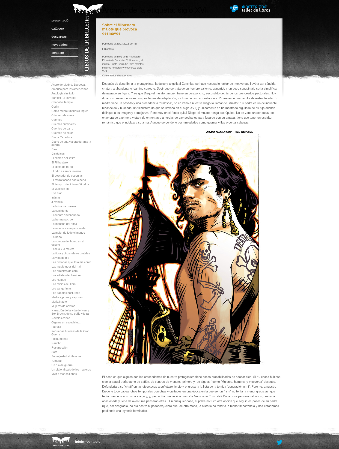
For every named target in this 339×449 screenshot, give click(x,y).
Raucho (56, 343)
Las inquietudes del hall (66, 266)
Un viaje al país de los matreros (71, 369)
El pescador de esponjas (67, 175)
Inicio (79, 441)
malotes (139, 64)
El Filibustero (59, 162)
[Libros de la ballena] (87, 33)
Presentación (60, 20)
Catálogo (57, 28)
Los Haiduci (58, 279)
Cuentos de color (62, 133)
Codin (55, 106)
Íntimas (55, 197)
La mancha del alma (64, 224)
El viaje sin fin (60, 188)
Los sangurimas (61, 288)
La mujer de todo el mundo (68, 232)
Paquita (56, 326)
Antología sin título (62, 93)
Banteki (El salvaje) (63, 97)
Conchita (120, 60)
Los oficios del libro (63, 284)
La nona (56, 237)
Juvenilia (57, 202)
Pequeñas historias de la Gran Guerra (70, 333)
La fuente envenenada (65, 215)
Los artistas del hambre (66, 275)
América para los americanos (69, 89)
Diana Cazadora (61, 137)
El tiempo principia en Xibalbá (70, 184)
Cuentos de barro (62, 128)
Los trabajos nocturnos (65, 293)
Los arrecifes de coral (64, 271)
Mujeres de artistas (63, 306)
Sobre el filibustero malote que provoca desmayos (119, 29)
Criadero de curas (62, 115)
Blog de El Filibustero (128, 56)
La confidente (59, 210)
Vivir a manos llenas (64, 374)
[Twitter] (279, 442)
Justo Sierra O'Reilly (122, 64)
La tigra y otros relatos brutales (70, 253)
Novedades (59, 44)
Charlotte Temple (62, 102)
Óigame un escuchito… (66, 322)
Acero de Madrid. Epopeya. (68, 84)
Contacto (57, 52)
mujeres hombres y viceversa (119, 67)
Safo (54, 352)
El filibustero (132, 60)
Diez (54, 149)
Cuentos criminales (63, 124)
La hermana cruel (62, 219)
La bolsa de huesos (63, 206)
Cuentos (56, 119)
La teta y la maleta (62, 249)
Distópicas (58, 153)
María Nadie (59, 301)
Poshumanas (59, 339)
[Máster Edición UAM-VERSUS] (256, 8)
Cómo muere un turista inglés (69, 111)
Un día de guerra (62, 365)
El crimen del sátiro (63, 158)
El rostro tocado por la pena (68, 180)
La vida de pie (60, 257)
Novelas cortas (60, 318)
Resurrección (59, 347)
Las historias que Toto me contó (71, 262)
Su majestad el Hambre (66, 356)
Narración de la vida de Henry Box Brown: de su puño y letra (70, 312)
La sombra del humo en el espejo (67, 243)
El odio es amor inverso (66, 171)
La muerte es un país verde (68, 228)
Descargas (59, 36)
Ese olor (56, 193)
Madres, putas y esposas (67, 297)
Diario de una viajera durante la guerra (71, 143)
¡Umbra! (56, 360)
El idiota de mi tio (62, 167)
